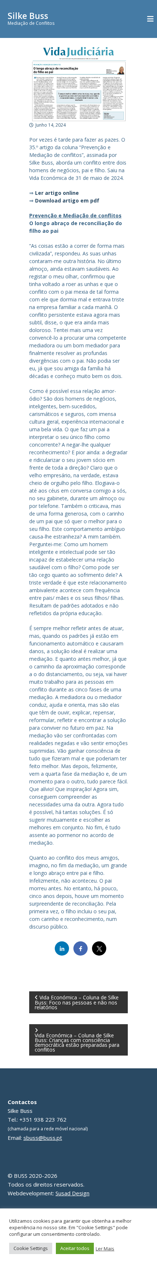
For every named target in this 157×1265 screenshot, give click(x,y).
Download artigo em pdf (67, 200)
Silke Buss (28, 16)
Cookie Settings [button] (31, 1248)
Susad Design (72, 1193)
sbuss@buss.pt (42, 1137)
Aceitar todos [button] (74, 1248)
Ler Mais (105, 1248)
